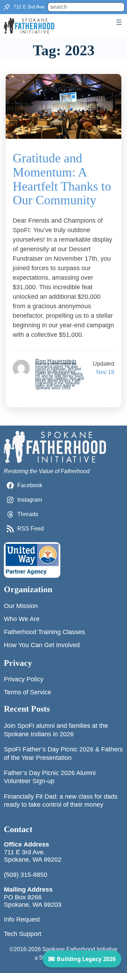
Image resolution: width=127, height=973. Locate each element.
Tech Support (22, 933)
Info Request (22, 919)
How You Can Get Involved (42, 645)
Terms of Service (27, 692)
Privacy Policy (23, 679)
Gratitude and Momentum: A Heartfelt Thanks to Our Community (62, 179)
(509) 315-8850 (25, 874)
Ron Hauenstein (55, 361)
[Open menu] (119, 22)
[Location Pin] (6, 7)
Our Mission (21, 605)
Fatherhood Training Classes (44, 632)
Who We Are (22, 618)
